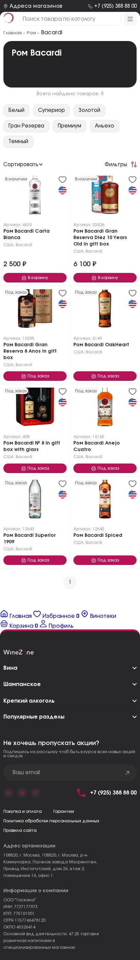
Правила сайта (20, 830)
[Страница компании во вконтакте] (8, 793)
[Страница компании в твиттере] (36, 793)
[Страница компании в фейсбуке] (22, 793)
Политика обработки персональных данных (51, 821)
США (8, 245)
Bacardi (24, 245)
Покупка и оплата (22, 811)
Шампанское (22, 684)
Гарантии (63, 811)
